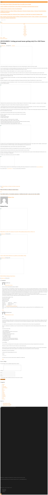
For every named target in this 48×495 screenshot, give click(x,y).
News (25, 25)
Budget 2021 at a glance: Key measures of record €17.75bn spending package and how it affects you (17, 231)
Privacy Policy (4, 489)
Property (25, 32)
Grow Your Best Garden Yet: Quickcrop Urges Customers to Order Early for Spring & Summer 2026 (21, 14)
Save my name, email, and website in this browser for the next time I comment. (12, 377)
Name (1, 372)
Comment (1, 370)
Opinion (25, 30)
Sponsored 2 (4, 396)
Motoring (25, 33)
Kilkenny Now (3, 45)
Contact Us (3, 491)
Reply (3, 359)
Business (4, 37)
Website (1, 375)
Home (1, 37)
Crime (3, 385)
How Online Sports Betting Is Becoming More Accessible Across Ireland (15, 4)
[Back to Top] (1, 494)
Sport (3, 397)
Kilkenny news (11, 186)
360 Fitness (3, 186)
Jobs (25, 35)
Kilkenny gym (7, 186)
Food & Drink (25, 34)
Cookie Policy (4, 490)
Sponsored (25, 31)
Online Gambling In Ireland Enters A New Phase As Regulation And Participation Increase (19, 6)
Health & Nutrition (4, 387)
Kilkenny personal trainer (16, 186)
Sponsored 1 (4, 395)
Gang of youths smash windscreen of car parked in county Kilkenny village (13, 255)
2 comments (13, 45)
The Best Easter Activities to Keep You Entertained (11, 8)
